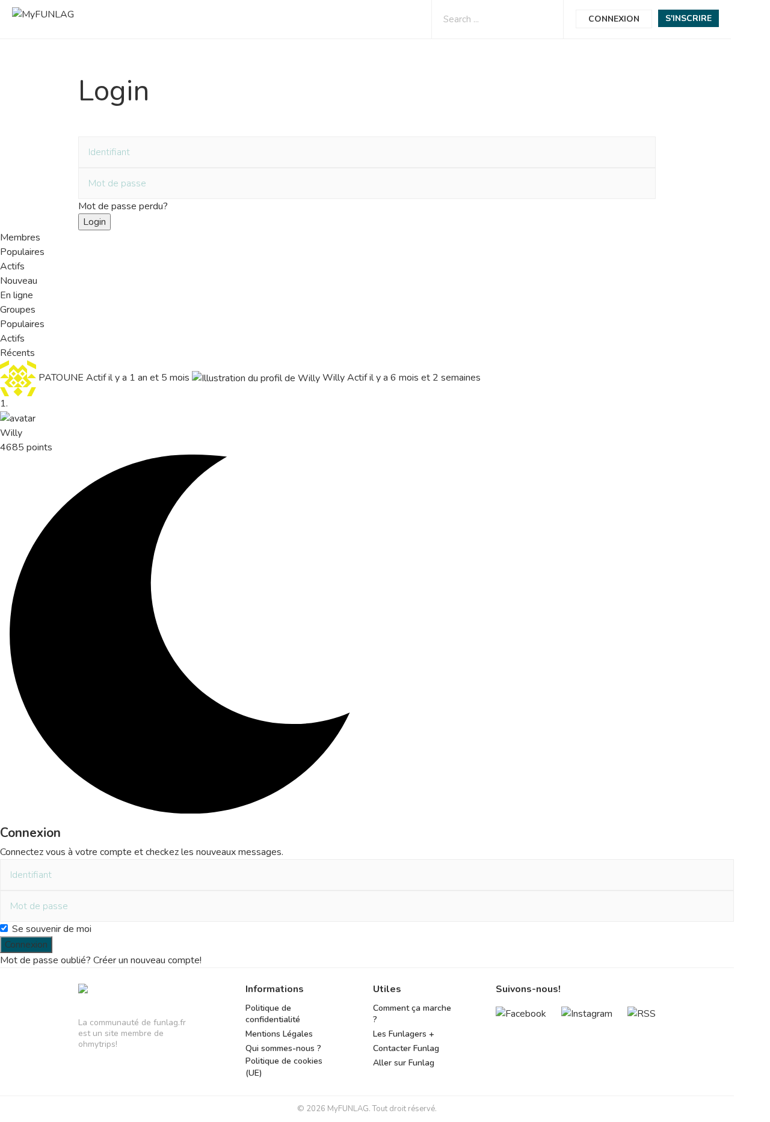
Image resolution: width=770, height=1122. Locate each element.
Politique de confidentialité (272, 1014)
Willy (11, 433)
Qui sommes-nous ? (283, 1048)
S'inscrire (688, 18)
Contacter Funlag (406, 1048)
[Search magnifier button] (543, 19)
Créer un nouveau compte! (147, 960)
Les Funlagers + (403, 1034)
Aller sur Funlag (403, 1062)
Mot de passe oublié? (45, 960)
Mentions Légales (279, 1034)
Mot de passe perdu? (123, 206)
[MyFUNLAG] (83, 994)
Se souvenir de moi (51, 929)
